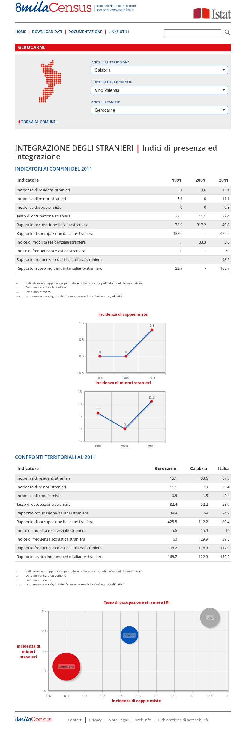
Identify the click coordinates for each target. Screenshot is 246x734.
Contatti (75, 720)
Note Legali (119, 720)
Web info (143, 720)
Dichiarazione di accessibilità (183, 720)
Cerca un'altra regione (110, 62)
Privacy (95, 720)
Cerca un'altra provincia (112, 82)
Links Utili (118, 31)
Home (20, 31)
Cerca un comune (106, 102)
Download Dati (47, 31)
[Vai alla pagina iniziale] (76, 9)
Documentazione (85, 31)
